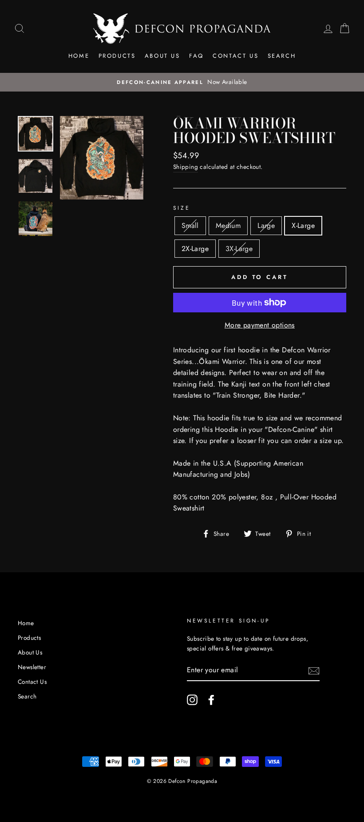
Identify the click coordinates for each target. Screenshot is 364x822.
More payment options (260, 325)
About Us (162, 56)
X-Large (303, 225)
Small (190, 225)
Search (282, 56)
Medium (228, 225)
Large (266, 225)
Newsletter (32, 666)
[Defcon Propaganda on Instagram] (192, 699)
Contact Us (235, 56)
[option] (182, 82)
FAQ (196, 56)
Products (117, 56)
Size (181, 208)
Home (78, 56)
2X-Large (195, 248)
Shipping (185, 166)
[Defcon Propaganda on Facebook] (211, 699)
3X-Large (239, 248)
